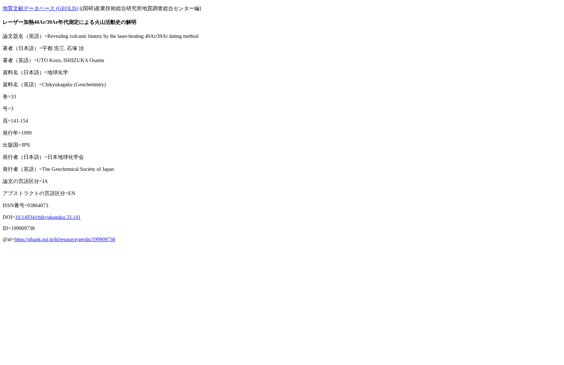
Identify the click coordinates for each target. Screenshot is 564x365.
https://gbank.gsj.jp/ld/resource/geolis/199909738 (64, 239)
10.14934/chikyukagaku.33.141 (48, 217)
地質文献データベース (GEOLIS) (40, 8)
